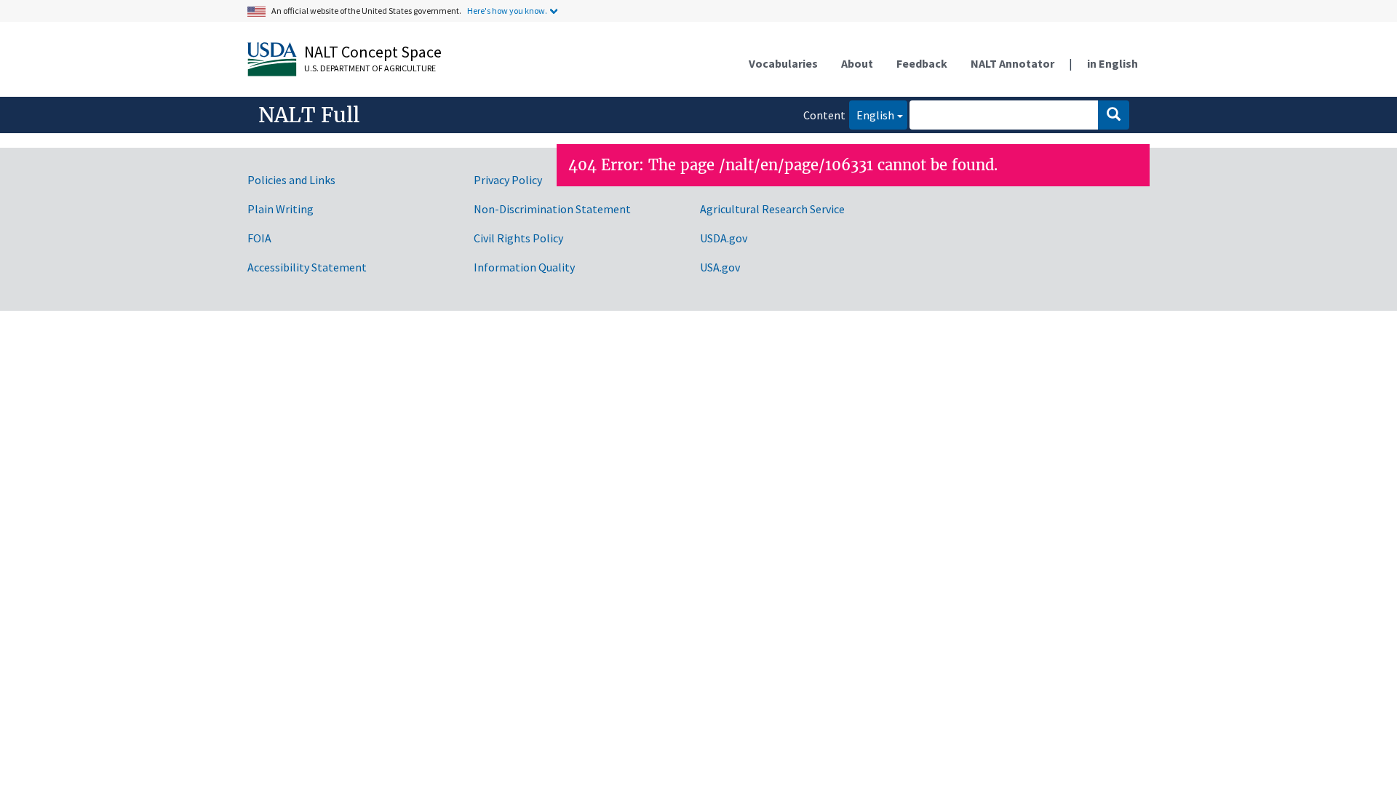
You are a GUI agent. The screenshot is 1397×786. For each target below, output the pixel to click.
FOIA (259, 238)
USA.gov (720, 267)
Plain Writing (280, 209)
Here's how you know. (507, 10)
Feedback (921, 63)
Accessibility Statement (307, 267)
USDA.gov (723, 238)
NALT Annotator (1012, 63)
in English (1112, 63)
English (871, 114)
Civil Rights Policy (518, 238)
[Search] (1113, 115)
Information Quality (524, 267)
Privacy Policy (508, 179)
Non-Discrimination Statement (552, 209)
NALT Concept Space (373, 51)
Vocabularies (783, 63)
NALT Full (308, 115)
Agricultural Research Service (772, 209)
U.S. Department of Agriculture (370, 68)
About (857, 63)
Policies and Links (291, 179)
